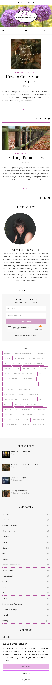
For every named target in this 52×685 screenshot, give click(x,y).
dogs (6, 363)
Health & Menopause (11, 564)
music (21, 394)
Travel (5, 615)
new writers (29, 399)
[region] (26, 662)
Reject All (26, 680)
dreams (16, 363)
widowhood (39, 420)
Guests (5, 559)
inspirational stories (24, 374)
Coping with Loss (22, 73)
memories (32, 384)
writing (25, 425)
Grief (36, 73)
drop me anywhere (33, 363)
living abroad (28, 379)
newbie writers (11, 399)
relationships (23, 409)
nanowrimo (34, 394)
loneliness (9, 384)
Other (4, 581)
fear (17, 368)
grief (43, 368)
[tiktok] (22, 2)
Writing (5, 620)
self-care (8, 415)
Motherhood (7, 570)
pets (41, 399)
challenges (41, 353)
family (7, 368)
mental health (26, 389)
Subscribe (6, 637)
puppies (18, 404)
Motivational (7, 576)
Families (5, 536)
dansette (19, 358)
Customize (26, 673)
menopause (9, 389)
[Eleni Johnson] (26, 15)
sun (17, 420)
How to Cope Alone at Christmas (26, 79)
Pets (4, 592)
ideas (6, 374)
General (5, 548)
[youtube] (29, 2)
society (40, 415)
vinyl (26, 420)
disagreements (36, 358)
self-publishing (25, 415)
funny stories (30, 368)
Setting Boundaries (26, 157)
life (41, 374)
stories (7, 420)
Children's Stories (9, 525)
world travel (10, 425)
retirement (39, 409)
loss (21, 384)
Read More (26, 109)
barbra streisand (23, 353)
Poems (5, 598)
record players (34, 404)
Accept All (26, 666)
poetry (7, 404)
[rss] (33, 2)
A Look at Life (8, 514)
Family (5, 542)
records (8, 409)
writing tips (39, 425)
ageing (7, 353)
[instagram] (26, 2)
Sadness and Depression (12, 604)
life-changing (10, 379)
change (7, 358)
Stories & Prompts (10, 609)
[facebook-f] (19, 2)
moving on (9, 394)
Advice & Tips (8, 520)
